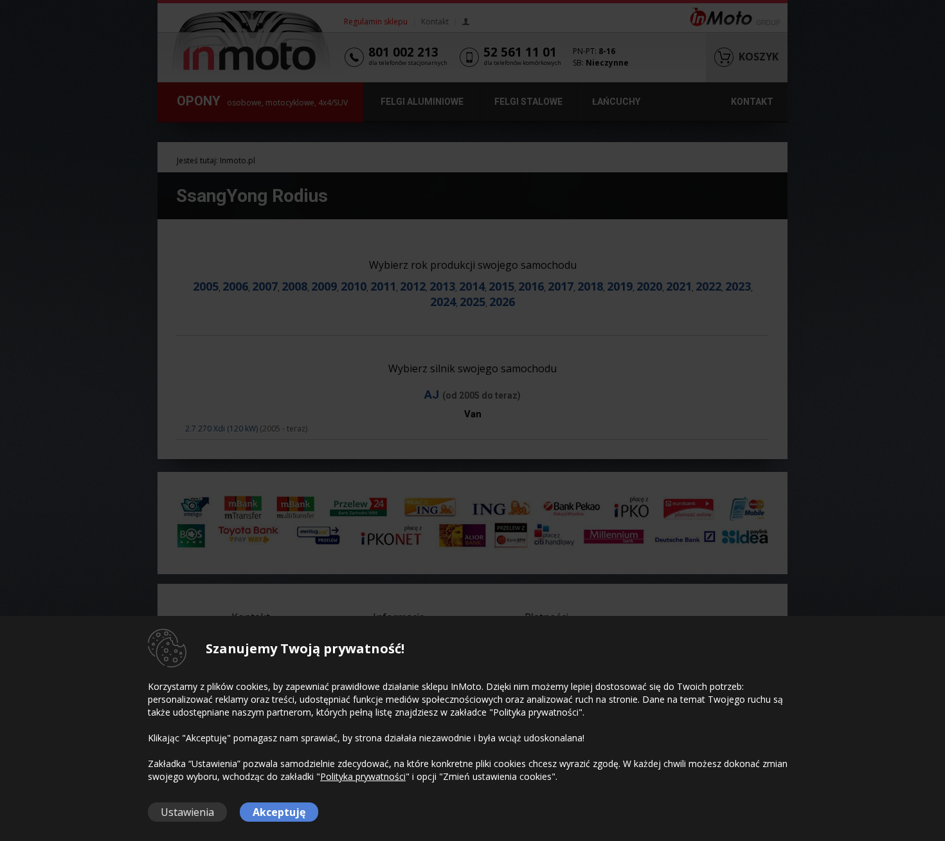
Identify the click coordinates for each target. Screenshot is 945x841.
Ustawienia (187, 812)
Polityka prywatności (363, 776)
